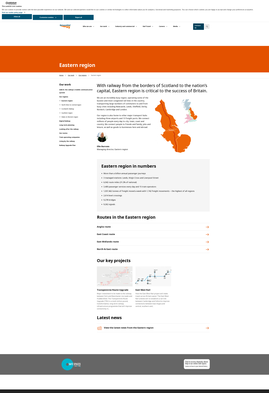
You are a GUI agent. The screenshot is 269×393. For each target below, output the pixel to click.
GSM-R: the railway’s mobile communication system (76, 91)
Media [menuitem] (175, 26)
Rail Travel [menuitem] (147, 26)
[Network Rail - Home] (65, 26)
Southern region (67, 113)
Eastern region (67, 101)
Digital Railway (64, 121)
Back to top (257, 388)
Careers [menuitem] (162, 26)
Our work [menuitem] (103, 26)
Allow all (17, 16)
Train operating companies (69, 137)
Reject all (78, 17)
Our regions (83, 75)
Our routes (63, 133)
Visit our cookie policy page (12, 12)
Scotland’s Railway (67, 109)
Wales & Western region (69, 117)
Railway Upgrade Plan (67, 145)
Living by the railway (67, 141)
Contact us (198, 26)
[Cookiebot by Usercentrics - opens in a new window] (11, 3)
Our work (71, 75)
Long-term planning (66, 125)
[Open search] (207, 26)
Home (61, 75)
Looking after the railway (69, 129)
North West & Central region (71, 105)
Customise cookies (47, 17)
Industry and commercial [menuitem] (125, 26)
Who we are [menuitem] (87, 26)
